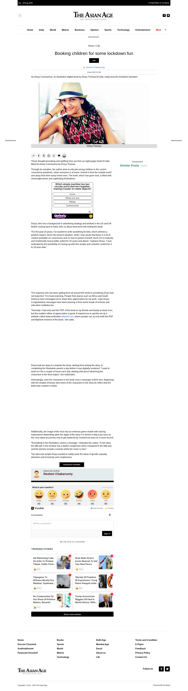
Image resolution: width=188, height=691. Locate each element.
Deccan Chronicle (27, 644)
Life (94, 60)
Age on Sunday (162, 3)
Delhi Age (101, 640)
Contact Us (141, 657)
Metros (65, 30)
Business (80, 30)
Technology (123, 30)
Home (30, 30)
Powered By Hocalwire (161, 685)
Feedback (140, 648)
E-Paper (139, 644)
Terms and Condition (146, 640)
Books (60, 640)
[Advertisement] (72, 270)
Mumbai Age (102, 644)
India (41, 30)
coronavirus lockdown (72, 465)
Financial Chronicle (28, 653)
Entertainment (142, 30)
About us (101, 653)
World (53, 30)
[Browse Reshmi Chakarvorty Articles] (36, 474)
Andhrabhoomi (25, 648)
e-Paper (151, 3)
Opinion (94, 30)
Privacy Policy (142, 653)
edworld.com (67, 316)
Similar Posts (129, 165)
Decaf (99, 648)
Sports (107, 30)
